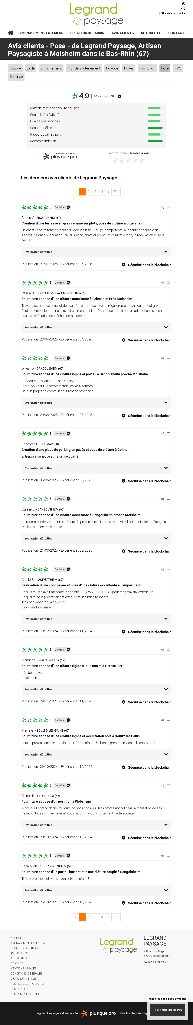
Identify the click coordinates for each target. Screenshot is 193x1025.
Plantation (147, 68)
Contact (176, 33)
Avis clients (123, 33)
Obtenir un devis (167, 1010)
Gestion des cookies (25, 994)
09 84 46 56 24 (158, 962)
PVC (178, 68)
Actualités (151, 33)
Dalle (31, 68)
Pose (165, 68)
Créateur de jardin (87, 33)
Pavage (112, 68)
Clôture (15, 68)
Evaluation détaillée (38, 252)
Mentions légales (24, 968)
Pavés (128, 68)
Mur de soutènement (84, 68)
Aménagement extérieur (41, 33)
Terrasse (16, 77)
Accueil (10, 33)
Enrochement (51, 68)
